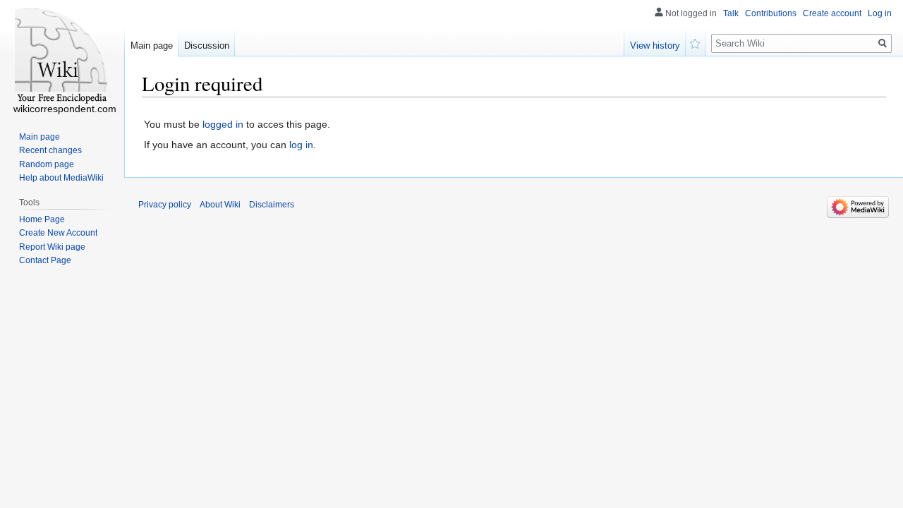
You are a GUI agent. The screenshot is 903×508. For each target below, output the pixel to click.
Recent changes (50, 150)
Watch (695, 42)
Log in (880, 13)
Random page (46, 164)
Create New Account (58, 233)
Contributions (770, 13)
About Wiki (220, 205)
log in (301, 144)
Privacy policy (164, 205)
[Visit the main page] (62, 56)
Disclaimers (271, 205)
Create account (832, 13)
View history (655, 45)
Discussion (206, 45)
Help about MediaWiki (61, 178)
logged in (222, 124)
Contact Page (45, 260)
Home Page (42, 219)
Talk (731, 13)
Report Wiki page (52, 247)
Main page (152, 45)
